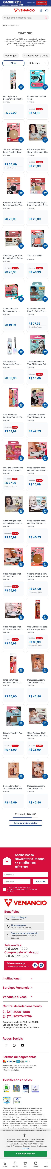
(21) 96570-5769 (19, 1016)
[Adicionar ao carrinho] (21, 87)
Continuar (26, 1148)
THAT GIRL (15, 25)
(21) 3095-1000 (16, 949)
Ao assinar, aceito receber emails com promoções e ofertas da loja (22, 889)
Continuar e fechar (25, 1153)
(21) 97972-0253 (16, 956)
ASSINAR (40, 881)
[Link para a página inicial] (5, 25)
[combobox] (25, 17)
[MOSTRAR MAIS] (25, 823)
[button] (13, 111)
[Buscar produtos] (46, 18)
